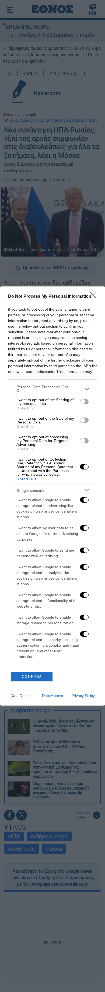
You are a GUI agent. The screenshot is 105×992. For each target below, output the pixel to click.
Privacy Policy (83, 695)
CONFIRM (32, 677)
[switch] (84, 401)
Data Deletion (22, 695)
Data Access (52, 695)
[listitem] (52, 388)
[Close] (94, 297)
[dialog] (52, 496)
